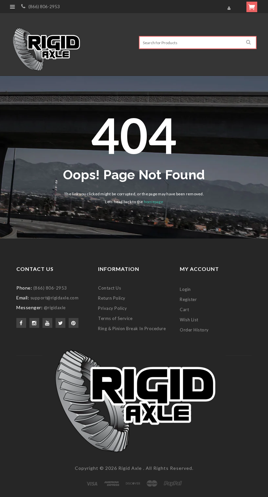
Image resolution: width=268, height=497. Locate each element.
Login (185, 289)
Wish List (189, 319)
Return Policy (112, 298)
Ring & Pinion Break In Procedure (132, 328)
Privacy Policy (112, 308)
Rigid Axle (130, 468)
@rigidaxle (55, 307)
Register (188, 299)
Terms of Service (115, 318)
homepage (153, 201)
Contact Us (109, 288)
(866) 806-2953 (44, 6)
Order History (194, 329)
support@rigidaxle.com (54, 297)
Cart (184, 309)
